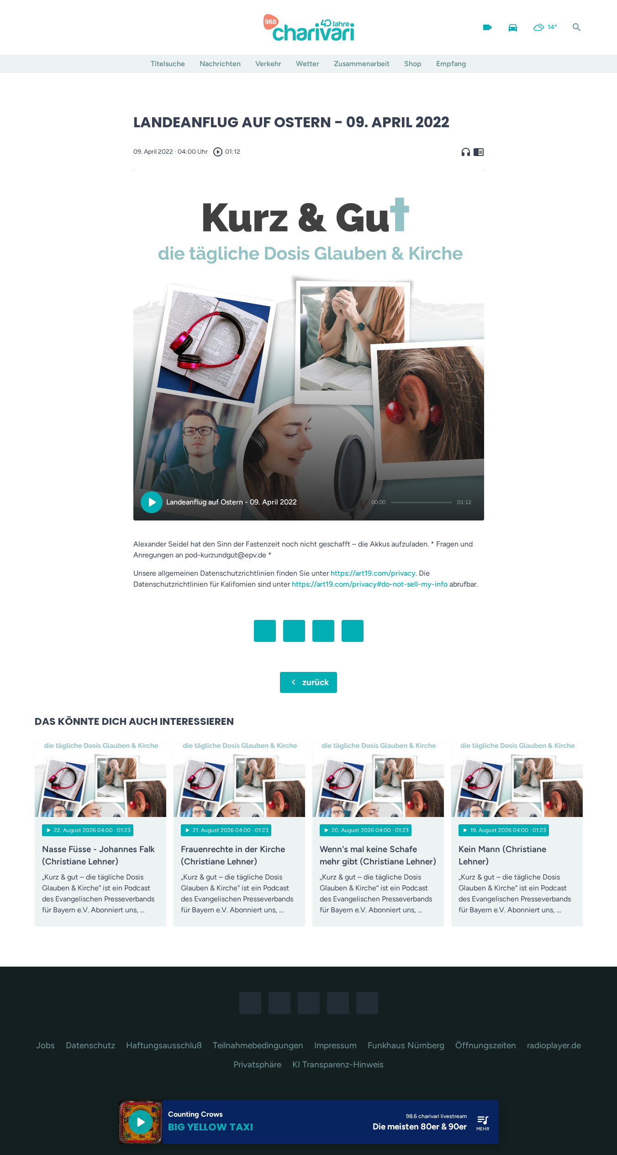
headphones (465, 151)
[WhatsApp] (80, 27)
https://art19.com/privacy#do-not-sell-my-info (370, 584)
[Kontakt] (117, 27)
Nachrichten (220, 63)
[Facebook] (44, 27)
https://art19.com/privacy (373, 573)
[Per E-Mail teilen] (353, 631)
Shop (413, 63)
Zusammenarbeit (362, 63)
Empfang (451, 63)
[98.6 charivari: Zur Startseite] (308, 27)
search (576, 27)
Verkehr (268, 63)
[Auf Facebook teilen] (265, 631)
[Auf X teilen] (294, 631)
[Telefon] (99, 27)
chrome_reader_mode (478, 151)
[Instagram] (62, 27)
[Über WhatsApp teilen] (323, 631)
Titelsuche (168, 63)
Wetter (307, 63)
